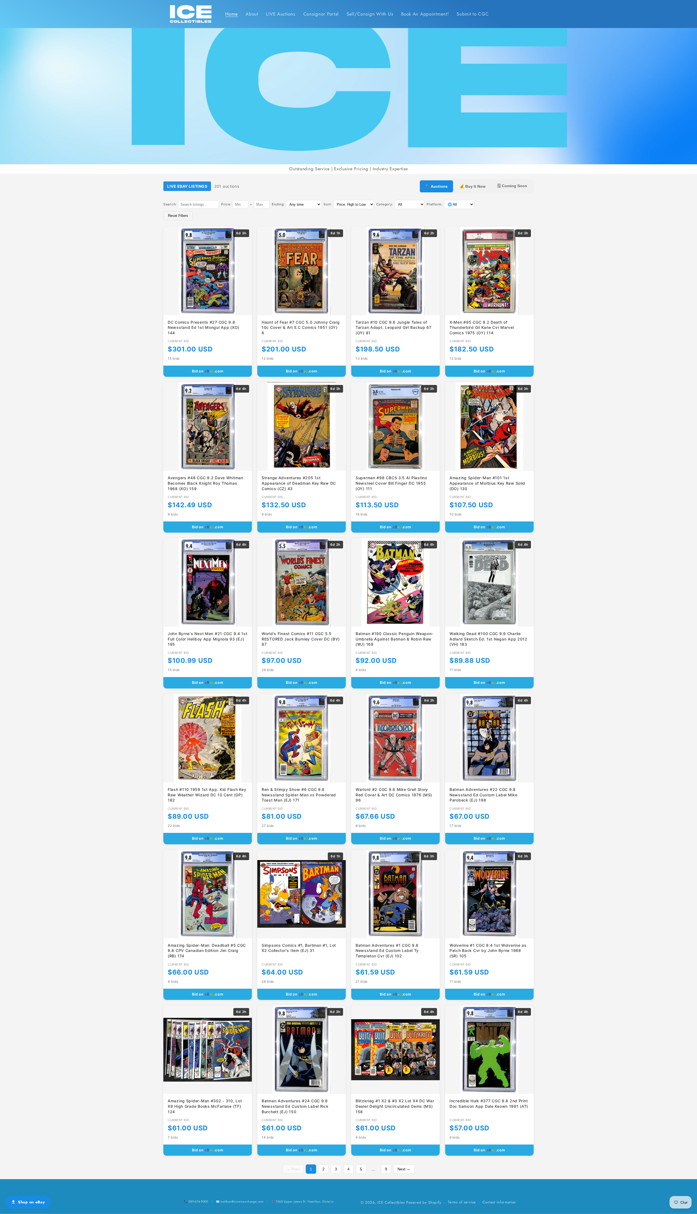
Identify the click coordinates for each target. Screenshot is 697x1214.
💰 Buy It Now (472, 186)
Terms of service (462, 1202)
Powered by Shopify (423, 1202)
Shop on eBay (31, 1202)
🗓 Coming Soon (512, 186)
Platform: (434, 204)
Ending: (278, 204)
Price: (226, 204)
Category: (384, 204)
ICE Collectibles (391, 1202)
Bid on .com (208, 371)
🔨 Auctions (436, 186)
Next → (404, 1169)
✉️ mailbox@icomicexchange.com (240, 1201)
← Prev (293, 1169)
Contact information (499, 1202)
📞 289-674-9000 (196, 1201)
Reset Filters (178, 216)
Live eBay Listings (187, 186)
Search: (170, 204)
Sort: (327, 204)
